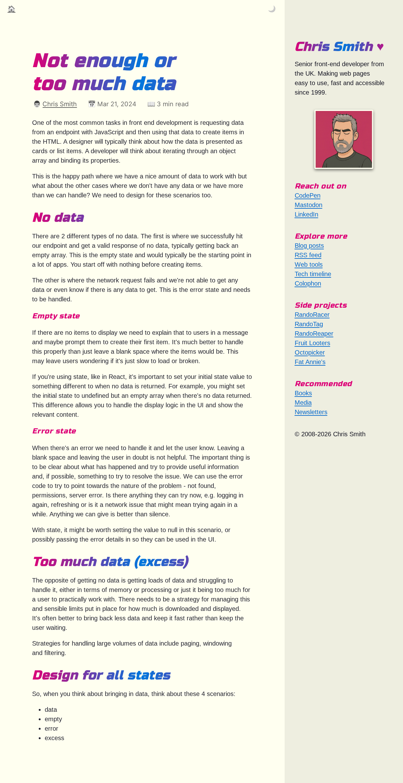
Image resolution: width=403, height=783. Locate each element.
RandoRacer (312, 314)
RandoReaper (314, 333)
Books (303, 393)
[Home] (344, 139)
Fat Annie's (310, 361)
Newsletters (311, 412)
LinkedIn (306, 214)
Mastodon (308, 204)
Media (303, 402)
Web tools (309, 264)
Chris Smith (60, 104)
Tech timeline (313, 273)
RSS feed (308, 255)
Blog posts (309, 245)
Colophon (308, 283)
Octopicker (310, 352)
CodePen (308, 195)
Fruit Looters (312, 342)
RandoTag (309, 324)
